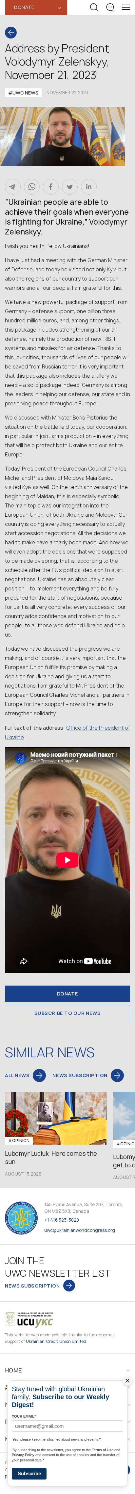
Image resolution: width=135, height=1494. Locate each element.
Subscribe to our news (67, 1013)
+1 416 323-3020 (61, 1220)
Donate (67, 994)
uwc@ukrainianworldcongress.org (79, 1230)
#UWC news (23, 93)
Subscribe (29, 1473)
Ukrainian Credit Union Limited (56, 1341)
